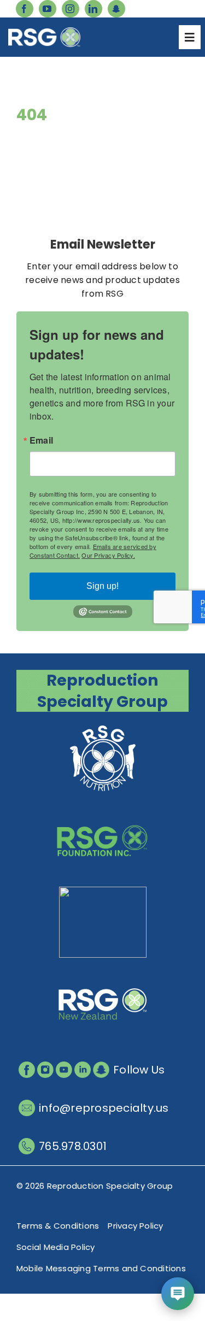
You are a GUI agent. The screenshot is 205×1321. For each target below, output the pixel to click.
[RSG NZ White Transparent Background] (102, 972)
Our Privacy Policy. (108, 555)
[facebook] (24, 8)
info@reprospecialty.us (103, 1108)
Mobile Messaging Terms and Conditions (101, 1268)
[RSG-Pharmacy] (103, 890)
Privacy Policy (135, 1225)
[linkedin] (93, 8)
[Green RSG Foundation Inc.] (103, 809)
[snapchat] (116, 8)
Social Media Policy (55, 1247)
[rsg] (44, 31)
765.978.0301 (73, 1146)
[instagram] (70, 8)
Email (41, 440)
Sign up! (102, 586)
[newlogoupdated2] (103, 727)
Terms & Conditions (57, 1225)
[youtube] (47, 8)
